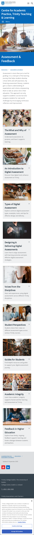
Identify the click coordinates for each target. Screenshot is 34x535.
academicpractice (6, 456)
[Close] (32, 501)
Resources (4, 69)
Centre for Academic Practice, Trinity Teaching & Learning (16, 14)
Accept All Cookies (17, 531)
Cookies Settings (17, 526)
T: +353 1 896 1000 (7, 489)
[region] (17, 516)
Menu (8, 22)
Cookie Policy (22, 522)
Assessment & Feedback (16, 69)
